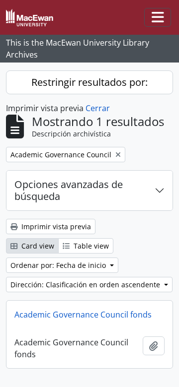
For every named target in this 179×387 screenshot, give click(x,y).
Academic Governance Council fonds (83, 314)
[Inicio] (33, 17)
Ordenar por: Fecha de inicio (59, 265)
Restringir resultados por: (89, 82)
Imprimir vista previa (55, 226)
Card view (36, 246)
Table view (90, 246)
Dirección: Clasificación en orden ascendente (86, 284)
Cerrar (98, 108)
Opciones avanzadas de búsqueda (68, 190)
